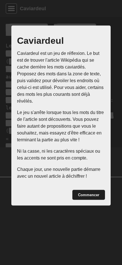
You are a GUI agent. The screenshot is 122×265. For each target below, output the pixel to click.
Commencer (88, 195)
